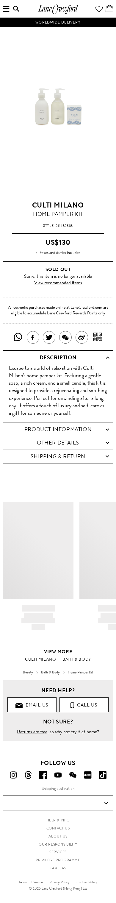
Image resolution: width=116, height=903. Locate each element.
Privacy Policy (59, 882)
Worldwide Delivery (58, 22)
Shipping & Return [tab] (58, 456)
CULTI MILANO (58, 205)
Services (58, 852)
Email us (35, 704)
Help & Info (58, 820)
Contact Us (58, 828)
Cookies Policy (86, 882)
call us (85, 704)
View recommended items (58, 282)
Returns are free (32, 731)
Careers (58, 868)
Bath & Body (76, 659)
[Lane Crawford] (58, 13)
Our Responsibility (58, 844)
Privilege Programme (58, 860)
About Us (58, 836)
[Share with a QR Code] (97, 337)
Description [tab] (58, 357)
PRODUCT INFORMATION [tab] (58, 429)
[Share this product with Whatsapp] (18, 337)
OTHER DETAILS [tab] (58, 443)
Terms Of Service (31, 882)
